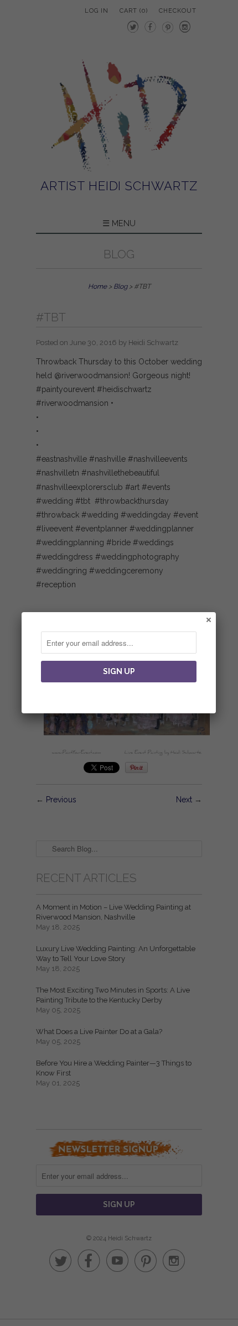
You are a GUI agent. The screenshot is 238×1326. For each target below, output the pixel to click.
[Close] (208, 619)
